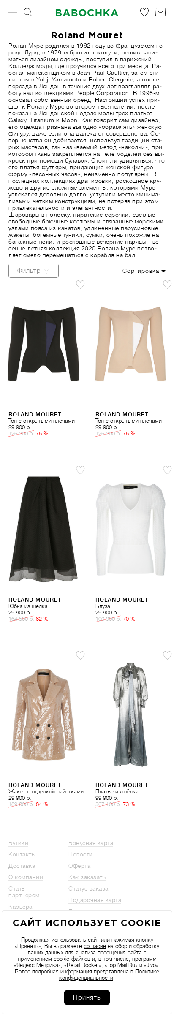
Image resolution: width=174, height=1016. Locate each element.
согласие (95, 946)
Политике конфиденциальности (109, 974)
